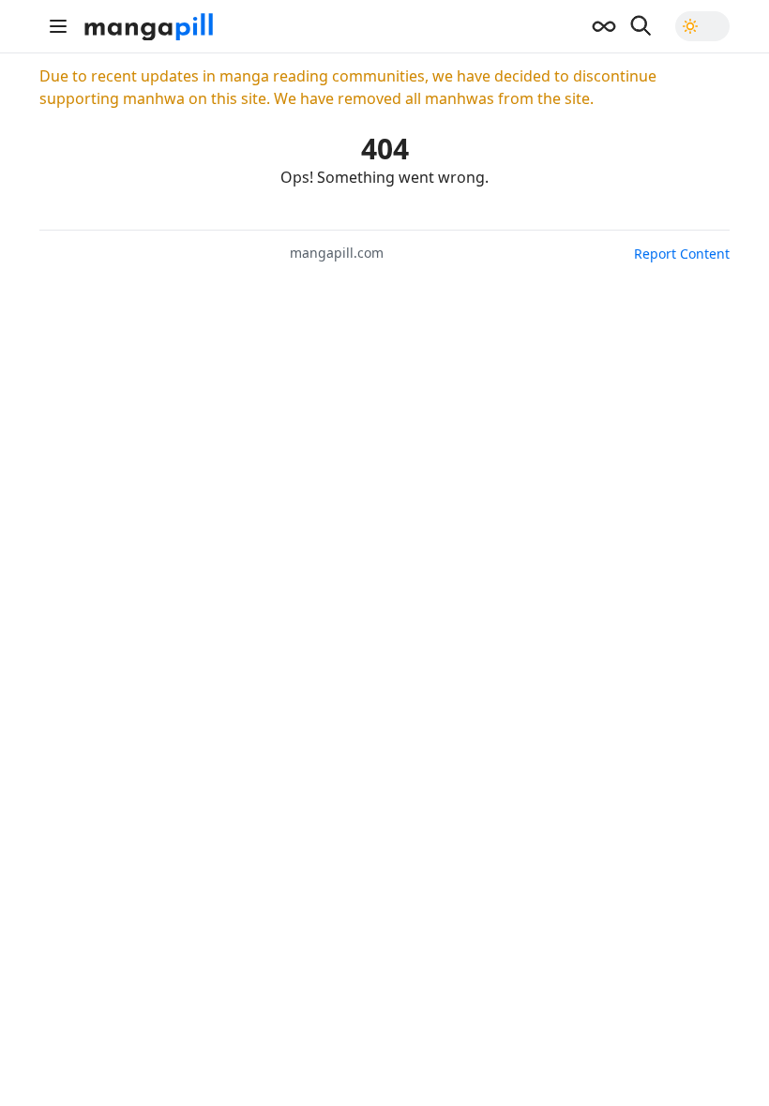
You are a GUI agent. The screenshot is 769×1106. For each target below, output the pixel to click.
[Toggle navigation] (58, 26)
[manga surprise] (604, 26)
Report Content (682, 253)
